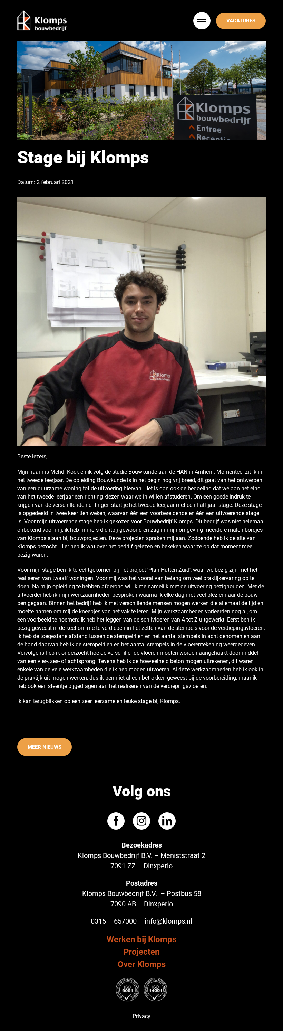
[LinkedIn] (167, 821)
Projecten (141, 952)
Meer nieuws (44, 747)
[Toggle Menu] (203, 20)
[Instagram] (141, 821)
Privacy (141, 1016)
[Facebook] (116, 821)
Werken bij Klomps (141, 939)
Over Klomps (142, 964)
